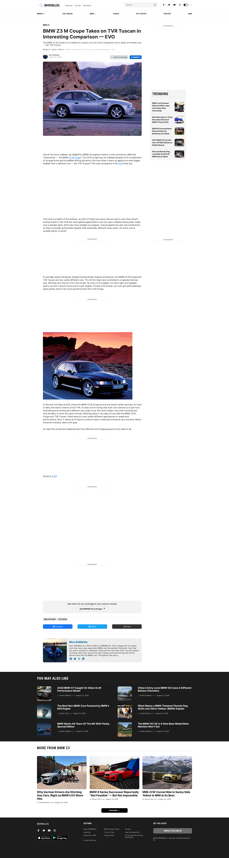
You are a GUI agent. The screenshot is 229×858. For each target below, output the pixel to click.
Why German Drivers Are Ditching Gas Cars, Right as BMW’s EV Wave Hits (60, 795)
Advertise (69, 5)
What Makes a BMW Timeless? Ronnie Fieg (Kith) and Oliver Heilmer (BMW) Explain (163, 707)
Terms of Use (109, 832)
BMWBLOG (46, 49)
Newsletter (87, 5)
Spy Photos (141, 14)
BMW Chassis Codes (112, 829)
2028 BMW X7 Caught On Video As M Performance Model (79, 689)
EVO (121, 163)
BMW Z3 (46, 25)
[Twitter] (169, 5)
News (92, 14)
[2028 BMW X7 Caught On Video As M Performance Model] (44, 687)
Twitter (93, 627)
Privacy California (89, 840)
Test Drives (67, 14)
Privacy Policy (109, 835)
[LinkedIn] (83, 658)
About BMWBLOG (89, 829)
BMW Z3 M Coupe (49, 619)
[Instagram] (180, 5)
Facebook (59, 627)
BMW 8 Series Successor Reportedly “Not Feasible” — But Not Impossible (114, 793)
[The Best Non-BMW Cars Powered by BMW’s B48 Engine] (44, 705)
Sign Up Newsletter (132, 832)
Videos (116, 14)
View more (113, 810)
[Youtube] (174, 5)
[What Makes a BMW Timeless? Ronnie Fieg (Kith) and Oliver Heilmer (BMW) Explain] (125, 705)
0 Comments (135, 57)
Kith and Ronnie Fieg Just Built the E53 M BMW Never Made (161, 154)
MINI (190, 14)
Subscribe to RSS (89, 835)
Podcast (167, 14)
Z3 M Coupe (75, 157)
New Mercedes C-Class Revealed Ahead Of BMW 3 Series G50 (162, 119)
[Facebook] (164, 5)
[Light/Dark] (185, 5)
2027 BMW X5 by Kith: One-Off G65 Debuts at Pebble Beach (162, 142)
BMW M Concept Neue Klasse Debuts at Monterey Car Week (162, 131)
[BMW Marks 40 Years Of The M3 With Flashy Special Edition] (44, 723)
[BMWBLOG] (56, 824)
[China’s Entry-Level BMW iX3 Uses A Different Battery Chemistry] (125, 687)
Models (40, 14)
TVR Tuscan (62, 619)
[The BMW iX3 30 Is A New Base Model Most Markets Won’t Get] (125, 723)
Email (128, 627)
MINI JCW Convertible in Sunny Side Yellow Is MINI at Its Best (166, 793)
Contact (78, 5)
